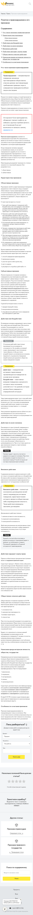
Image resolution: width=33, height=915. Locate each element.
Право (8, 14)
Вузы (16, 894)
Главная (3, 14)
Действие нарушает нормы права (15, 51)
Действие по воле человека (13, 46)
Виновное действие (10, 49)
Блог (16, 898)
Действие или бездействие (13, 43)
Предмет (5, 733)
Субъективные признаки (11, 40)
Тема (4, 748)
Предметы (16, 890)
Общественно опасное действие (15, 54)
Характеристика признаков (13, 35)
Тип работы (5, 740)
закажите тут (8, 130)
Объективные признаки (11, 38)
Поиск (16, 879)
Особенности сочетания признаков (16, 62)
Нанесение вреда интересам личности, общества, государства (17, 58)
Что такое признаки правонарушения (16, 32)
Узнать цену (16, 757)
